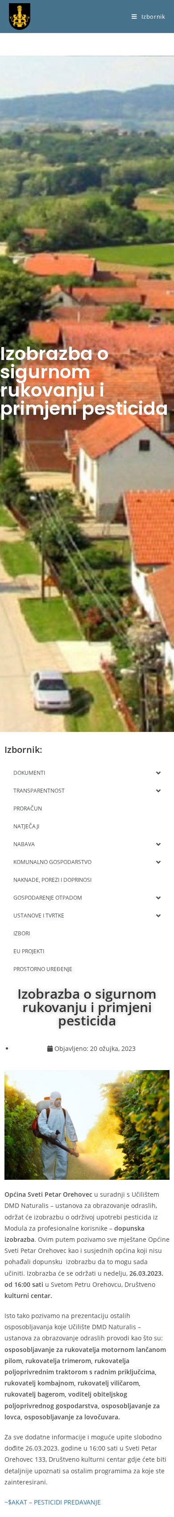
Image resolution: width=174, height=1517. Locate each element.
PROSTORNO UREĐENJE (42, 969)
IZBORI (21, 933)
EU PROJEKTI (28, 951)
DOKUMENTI (29, 773)
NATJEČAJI (26, 826)
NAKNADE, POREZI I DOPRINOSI (52, 880)
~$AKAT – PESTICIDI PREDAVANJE (52, 1502)
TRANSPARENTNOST (39, 790)
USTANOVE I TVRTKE (38, 915)
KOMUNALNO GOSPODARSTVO (52, 862)
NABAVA (24, 844)
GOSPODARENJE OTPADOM (47, 897)
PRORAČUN (27, 808)
